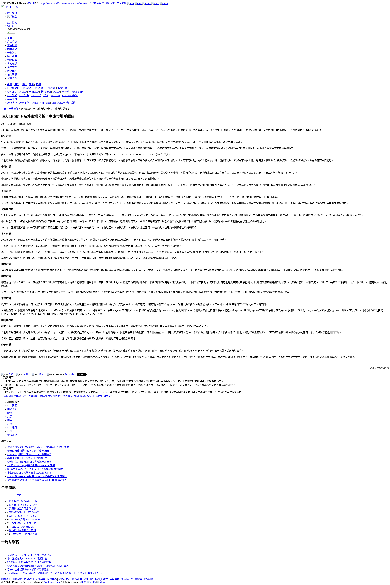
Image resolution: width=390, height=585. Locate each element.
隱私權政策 (127, 579)
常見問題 (122, 3)
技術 (38, 84)
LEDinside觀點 (70, 95)
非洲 (9, 424)
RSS (11, 374)
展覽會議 (12, 78)
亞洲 (9, 431)
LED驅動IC (13, 88)
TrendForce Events (40, 102)
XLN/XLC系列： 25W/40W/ (24, 512)
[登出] (91, 3)
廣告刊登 (88, 579)
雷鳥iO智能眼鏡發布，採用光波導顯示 (28, 450)
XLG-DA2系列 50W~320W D (24, 519)
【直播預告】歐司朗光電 (23, 534)
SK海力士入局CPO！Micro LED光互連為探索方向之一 (36, 469)
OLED (56, 91)
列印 (26, 374)
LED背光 (12, 95)
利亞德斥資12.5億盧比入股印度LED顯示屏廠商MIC (85, 396)
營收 (45, 95)
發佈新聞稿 (64, 579)
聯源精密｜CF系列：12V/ (23, 505)
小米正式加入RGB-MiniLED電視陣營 (27, 458)
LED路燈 (51, 88)
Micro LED (77, 91)
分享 (41, 374)
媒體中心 (52, 579)
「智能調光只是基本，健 (22, 523)
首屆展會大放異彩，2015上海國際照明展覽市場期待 (29, 396)
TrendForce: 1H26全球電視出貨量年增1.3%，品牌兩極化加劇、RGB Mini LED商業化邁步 (54, 573)
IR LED (23, 91)
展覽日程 (24, 102)
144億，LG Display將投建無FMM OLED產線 (31, 465)
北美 (9, 416)
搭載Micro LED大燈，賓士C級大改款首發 (29, 472)
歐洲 (9, 413)
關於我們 (6, 579)
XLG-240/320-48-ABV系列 (23, 516)
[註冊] (31, 3)
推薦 (9, 84)
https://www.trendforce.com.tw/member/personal (64, 3)
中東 (9, 420)
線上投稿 (12, 13)
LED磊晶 (36, 95)
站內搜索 (12, 22)
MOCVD (55, 95)
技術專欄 (12, 74)
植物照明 (46, 91)
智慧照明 (63, 88)
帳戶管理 (99, 3)
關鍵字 (138, 579)
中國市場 (12, 435)
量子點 (65, 91)
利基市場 (12, 49)
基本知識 (12, 99)
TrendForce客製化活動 (63, 102)
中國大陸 (12, 409)
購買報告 (12, 56)
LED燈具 (12, 427)
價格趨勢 (12, 60)
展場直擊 (12, 102)
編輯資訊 (29, 579)
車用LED (34, 91)
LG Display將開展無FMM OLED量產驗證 (29, 454)
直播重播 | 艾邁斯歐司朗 (22, 527)
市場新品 (12, 45)
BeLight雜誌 (101, 579)
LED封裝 (24, 95)
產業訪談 (12, 67)
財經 (24, 84)
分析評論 (12, 52)
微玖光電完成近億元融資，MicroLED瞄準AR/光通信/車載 (38, 447)
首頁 (9, 38)
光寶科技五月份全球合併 (22, 508)
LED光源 (27, 88)
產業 (16, 84)
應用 (31, 84)
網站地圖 (149, 579)
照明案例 (12, 71)
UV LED (11, 91)
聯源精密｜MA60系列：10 (23, 501)
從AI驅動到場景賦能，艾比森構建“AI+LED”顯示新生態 (37, 480)
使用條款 (114, 579)
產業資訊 (12, 41)
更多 (18, 495)
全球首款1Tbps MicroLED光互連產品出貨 (29, 461)
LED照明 (39, 88)
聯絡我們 (110, 3)
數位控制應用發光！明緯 (22, 530)
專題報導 (12, 63)
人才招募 (40, 579)
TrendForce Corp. (51, 582)
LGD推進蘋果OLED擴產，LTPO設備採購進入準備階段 (37, 476)
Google (10, 25)
